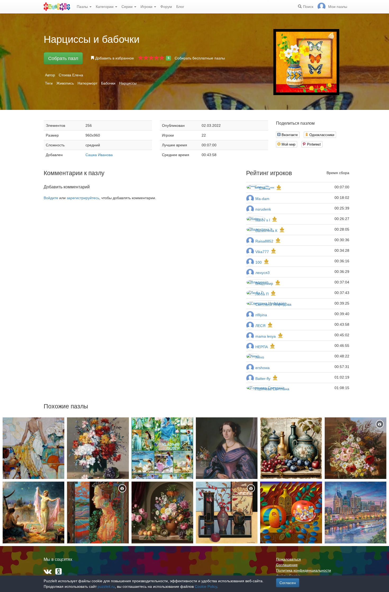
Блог (180, 6)
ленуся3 (262, 273)
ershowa (262, 368)
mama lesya (265, 336)
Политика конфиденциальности (303, 570)
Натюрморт (87, 83)
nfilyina (261, 315)
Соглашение (287, 565)
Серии (127, 6)
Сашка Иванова (99, 155)
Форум (166, 6)
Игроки (147, 6)
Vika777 (262, 252)
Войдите (51, 198)
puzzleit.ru (106, 586)
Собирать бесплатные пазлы (200, 58)
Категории (105, 6)
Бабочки (108, 83)
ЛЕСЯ (260, 326)
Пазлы (83, 6)
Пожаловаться (288, 559)
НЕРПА (261, 347)
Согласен (287, 583)
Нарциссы (128, 83)
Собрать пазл (63, 58)
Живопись (65, 83)
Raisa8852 (264, 241)
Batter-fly (262, 378)
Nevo (259, 357)
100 (258, 262)
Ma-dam (262, 199)
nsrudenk (263, 209)
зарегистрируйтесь (83, 198)
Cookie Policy (206, 586)
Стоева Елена (71, 75)
